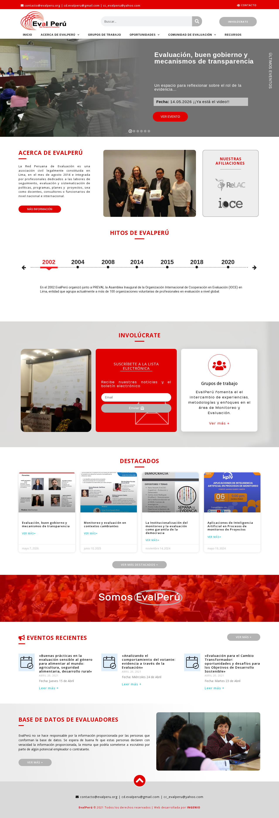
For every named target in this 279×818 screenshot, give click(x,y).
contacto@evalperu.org (42, 5)
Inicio (27, 34)
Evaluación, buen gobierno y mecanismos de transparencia (46, 524)
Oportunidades (143, 34)
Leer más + (49, 688)
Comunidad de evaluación (190, 34)
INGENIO (193, 807)
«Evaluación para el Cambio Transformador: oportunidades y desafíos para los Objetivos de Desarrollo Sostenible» (232, 663)
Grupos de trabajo (104, 34)
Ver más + (219, 423)
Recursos (233, 34)
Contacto (249, 5)
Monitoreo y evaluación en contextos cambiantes (105, 524)
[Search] (197, 21)
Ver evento (170, 116)
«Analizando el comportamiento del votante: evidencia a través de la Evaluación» (148, 661)
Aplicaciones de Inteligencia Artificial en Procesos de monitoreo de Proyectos (230, 526)
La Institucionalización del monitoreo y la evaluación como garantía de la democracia (167, 528)
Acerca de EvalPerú (58, 34)
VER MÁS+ (29, 533)
